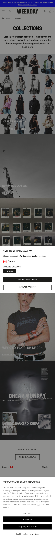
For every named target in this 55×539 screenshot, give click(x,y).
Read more (28, 514)
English (10, 271)
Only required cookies (27, 527)
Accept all (27, 519)
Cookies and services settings (27, 534)
